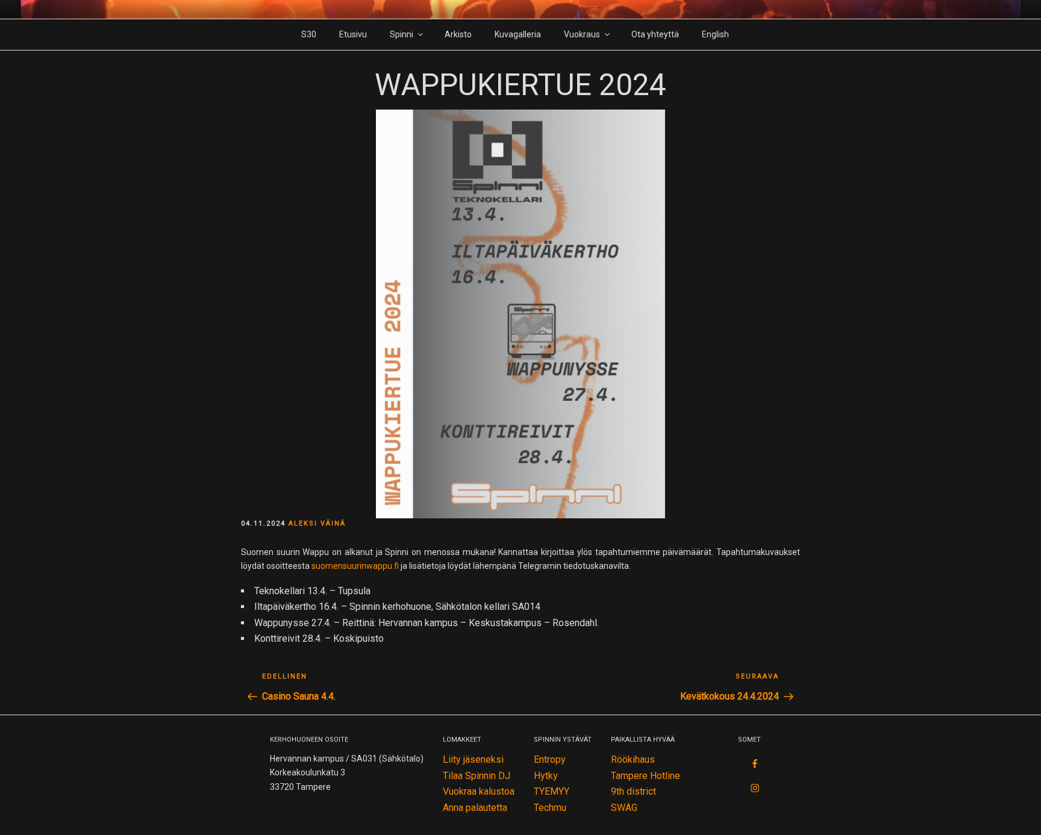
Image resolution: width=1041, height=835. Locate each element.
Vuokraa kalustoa (478, 791)
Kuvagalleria (518, 34)
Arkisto (458, 34)
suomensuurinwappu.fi (355, 566)
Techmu (550, 807)
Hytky (546, 775)
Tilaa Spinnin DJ (476, 775)
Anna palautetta (475, 807)
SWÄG (624, 807)
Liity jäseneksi (473, 759)
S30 (308, 34)
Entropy (550, 759)
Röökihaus (633, 759)
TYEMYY (551, 791)
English (715, 34)
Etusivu (353, 34)
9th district (633, 791)
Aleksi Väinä (317, 523)
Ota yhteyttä (655, 34)
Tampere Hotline (645, 775)
